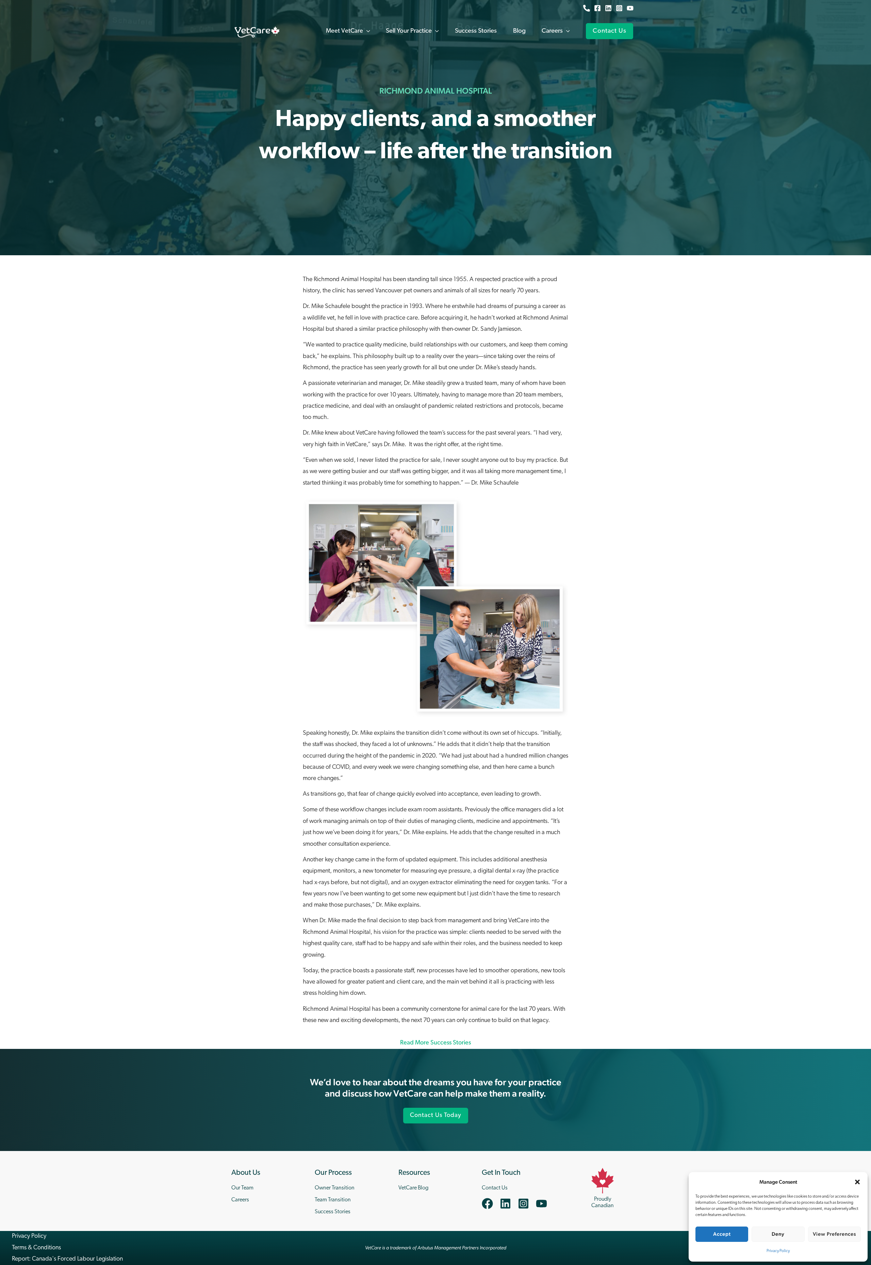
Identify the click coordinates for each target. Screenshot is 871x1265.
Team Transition (333, 1200)
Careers (240, 1200)
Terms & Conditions (36, 1248)
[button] (857, 1182)
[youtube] (543, 1203)
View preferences (834, 1234)
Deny (778, 1234)
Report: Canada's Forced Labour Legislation (67, 1259)
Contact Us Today (435, 1116)
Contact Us (495, 1188)
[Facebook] (597, 8)
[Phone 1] (586, 8)
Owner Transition (335, 1188)
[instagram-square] (526, 1203)
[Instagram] (619, 8)
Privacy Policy (778, 1251)
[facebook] (490, 1203)
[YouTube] (630, 8)
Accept (722, 1234)
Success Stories (332, 1212)
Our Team (242, 1188)
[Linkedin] (608, 8)
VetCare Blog (413, 1188)
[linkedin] (508, 1203)
